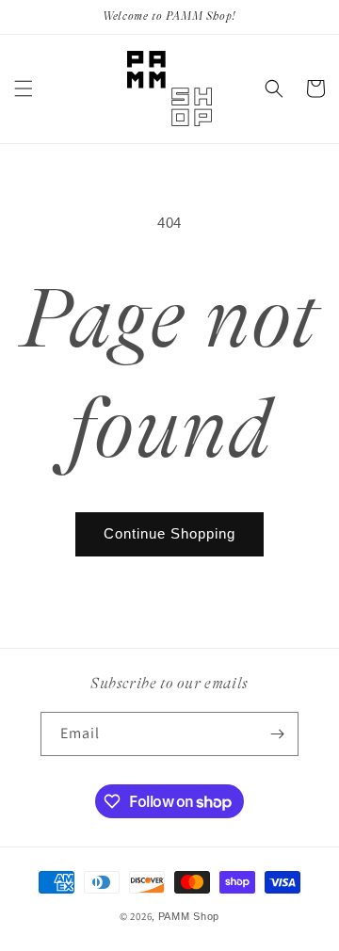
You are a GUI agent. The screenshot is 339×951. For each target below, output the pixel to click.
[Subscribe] (277, 734)
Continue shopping (169, 533)
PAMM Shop (188, 916)
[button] (23, 88)
